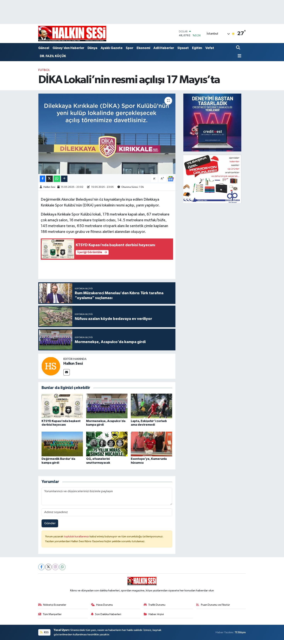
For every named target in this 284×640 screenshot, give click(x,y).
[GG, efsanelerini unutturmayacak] (107, 444)
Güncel (43, 48)
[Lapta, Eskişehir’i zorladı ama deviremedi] (151, 406)
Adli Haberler (163, 48)
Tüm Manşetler (52, 614)
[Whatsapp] (62, 567)
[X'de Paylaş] (49, 179)
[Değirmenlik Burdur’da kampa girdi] (62, 444)
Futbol (44, 70)
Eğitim (197, 48)
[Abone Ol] (170, 178)
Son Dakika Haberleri (108, 614)
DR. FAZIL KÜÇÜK (53, 56)
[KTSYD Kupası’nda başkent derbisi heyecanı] (62, 406)
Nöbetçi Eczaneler (54, 604)
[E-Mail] (66, 372)
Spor (129, 48)
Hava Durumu (104, 604)
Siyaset (183, 48)
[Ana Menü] (238, 56)
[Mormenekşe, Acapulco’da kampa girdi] (107, 406)
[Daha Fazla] (64, 179)
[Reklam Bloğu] (212, 122)
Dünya (92, 48)
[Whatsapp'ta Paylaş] (57, 179)
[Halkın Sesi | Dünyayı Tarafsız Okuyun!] (72, 33)
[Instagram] (55, 567)
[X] (48, 567)
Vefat (209, 48)
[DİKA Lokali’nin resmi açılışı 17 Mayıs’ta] (107, 134)
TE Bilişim (240, 632)
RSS (46, 632)
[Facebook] (41, 567)
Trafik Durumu (156, 604)
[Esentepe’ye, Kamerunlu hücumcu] (151, 444)
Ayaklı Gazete (111, 48)
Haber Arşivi (156, 614)
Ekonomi (143, 48)
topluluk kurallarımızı (77, 536)
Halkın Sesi (49, 187)
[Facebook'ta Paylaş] (42, 179)
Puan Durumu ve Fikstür (215, 604)
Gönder (50, 523)
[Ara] (238, 48)
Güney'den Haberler (68, 48)
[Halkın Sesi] (51, 366)
